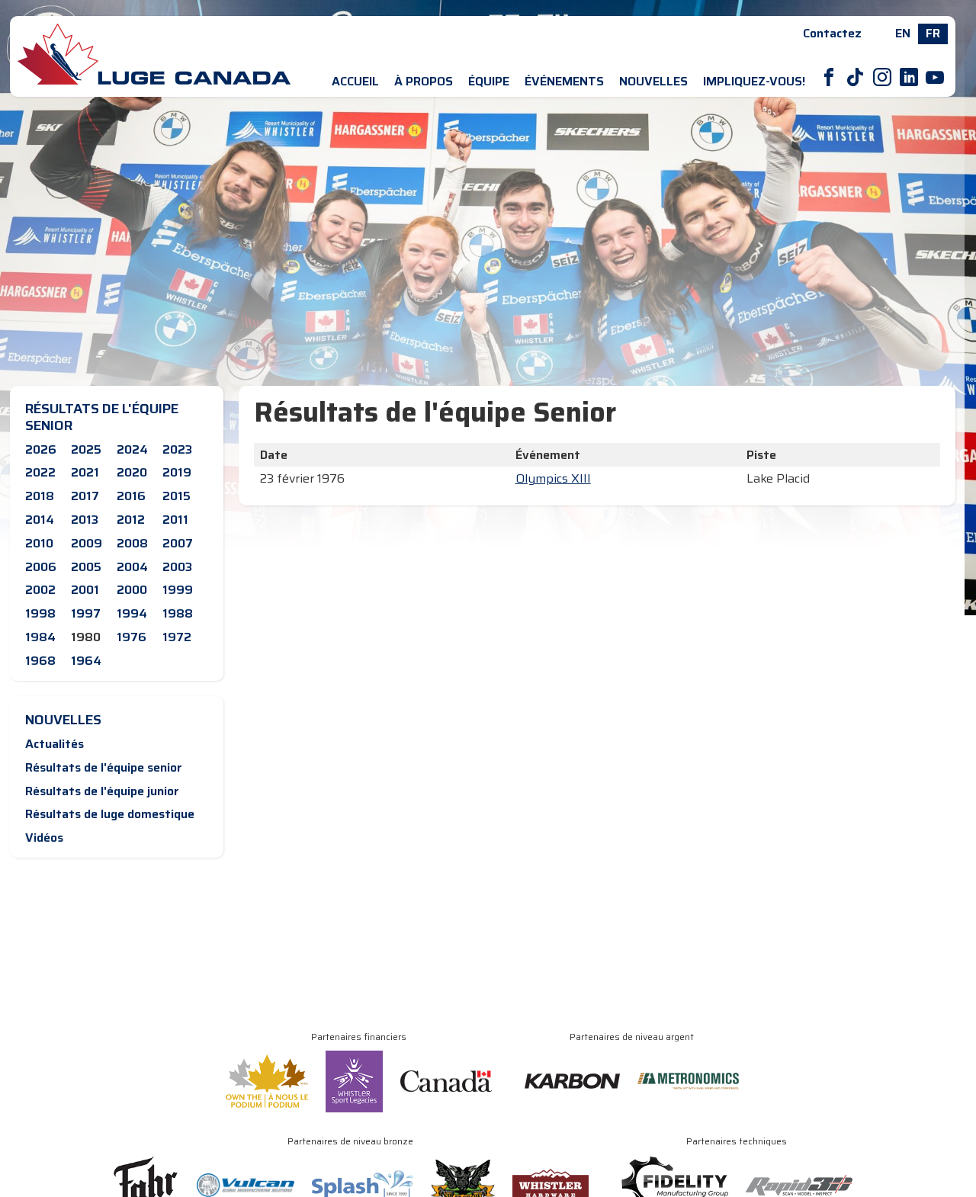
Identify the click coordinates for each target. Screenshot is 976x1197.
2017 (85, 495)
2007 (177, 543)
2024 (132, 449)
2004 (132, 566)
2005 (86, 566)
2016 (131, 495)
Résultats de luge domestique (109, 813)
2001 (85, 589)
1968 (40, 660)
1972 (176, 637)
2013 (84, 519)
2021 (85, 472)
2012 (131, 519)
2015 (176, 495)
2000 (132, 589)
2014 (39, 519)
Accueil (355, 81)
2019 (176, 472)
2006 (40, 566)
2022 (40, 472)
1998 (40, 613)
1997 (86, 613)
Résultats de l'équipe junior (102, 791)
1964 (86, 660)
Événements (564, 81)
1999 (177, 589)
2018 (39, 495)
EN (902, 33)
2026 (40, 449)
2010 (39, 543)
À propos (423, 81)
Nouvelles (653, 81)
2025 (86, 449)
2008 (132, 543)
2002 (40, 589)
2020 (132, 472)
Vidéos (44, 837)
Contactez (832, 33)
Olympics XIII (553, 478)
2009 (86, 543)
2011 (175, 519)
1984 (40, 637)
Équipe (488, 81)
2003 (177, 566)
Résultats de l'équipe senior (103, 767)
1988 (177, 613)
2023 (177, 449)
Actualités (54, 743)
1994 (132, 613)
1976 (131, 637)
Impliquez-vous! (754, 81)
